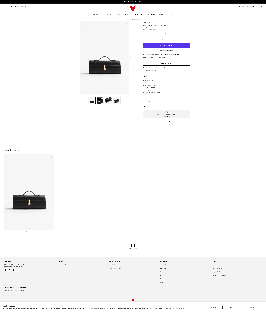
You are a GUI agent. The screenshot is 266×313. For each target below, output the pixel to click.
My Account (243, 6)
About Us (163, 265)
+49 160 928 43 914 (17, 264)
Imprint (162, 279)
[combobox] (166, 14)
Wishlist (253, 6)
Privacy (215, 265)
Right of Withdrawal (219, 272)
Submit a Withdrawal (219, 275)
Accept (232, 307)
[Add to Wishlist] (126, 23)
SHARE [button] (168, 121)
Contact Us (163, 272)
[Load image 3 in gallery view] (108, 100)
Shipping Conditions (114, 268)
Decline (252, 307)
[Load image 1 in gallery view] (92, 100)
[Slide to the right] (131, 58)
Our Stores (163, 268)
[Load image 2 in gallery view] (100, 100)
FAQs (161, 275)
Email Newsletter (61, 265)
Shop (127, 19)
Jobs (161, 282)
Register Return (113, 265)
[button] (97, 14)
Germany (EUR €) (9, 290)
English (22, 290)
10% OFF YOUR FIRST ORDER (133, 1)
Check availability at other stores (154, 57)
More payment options (167, 50)
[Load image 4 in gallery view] (117, 100)
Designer (132, 19)
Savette (138, 19)
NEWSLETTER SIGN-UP (11, 6)
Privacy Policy (179, 308)
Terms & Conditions (219, 268)
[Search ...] (172, 14)
